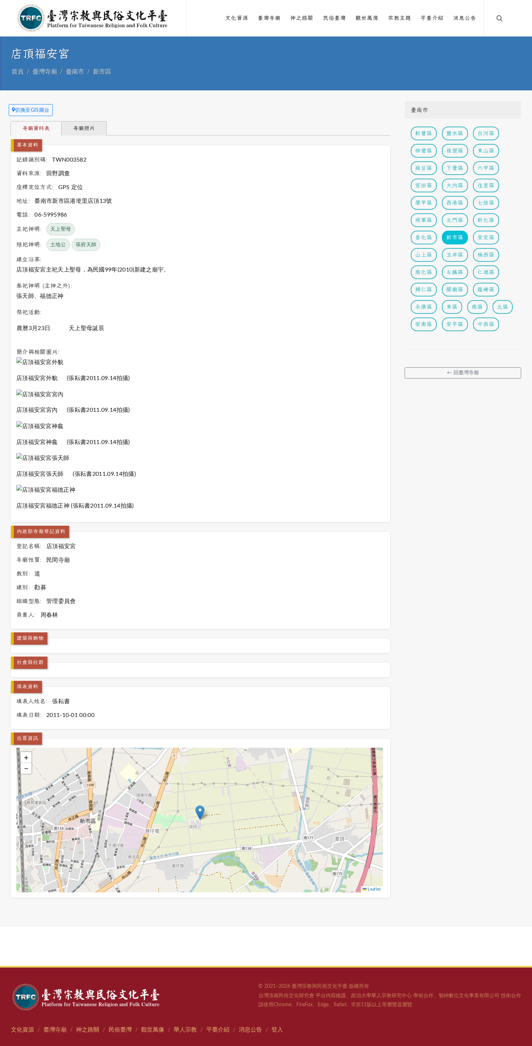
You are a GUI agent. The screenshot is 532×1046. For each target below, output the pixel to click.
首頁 (18, 72)
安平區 (455, 324)
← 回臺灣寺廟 (463, 372)
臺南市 (75, 72)
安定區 (486, 237)
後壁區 (455, 151)
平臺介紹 (217, 1030)
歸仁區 (423, 289)
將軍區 (423, 220)
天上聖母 (60, 229)
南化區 (423, 272)
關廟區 (455, 289)
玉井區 (455, 255)
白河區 (486, 133)
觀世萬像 (152, 1030)
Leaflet (374, 889)
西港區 (455, 203)
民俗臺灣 (120, 1030)
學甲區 (423, 203)
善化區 (423, 237)
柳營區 (423, 151)
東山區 (486, 151)
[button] (199, 812)
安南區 (423, 324)
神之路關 (87, 1030)
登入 (277, 1030)
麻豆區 (423, 168)
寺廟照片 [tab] (84, 128)
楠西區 (486, 255)
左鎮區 (455, 272)
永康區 (423, 307)
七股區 (486, 203)
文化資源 (22, 1030)
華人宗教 (185, 1030)
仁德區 (486, 272)
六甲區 (486, 168)
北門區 (455, 220)
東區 (452, 307)
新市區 (102, 72)
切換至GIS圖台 (32, 110)
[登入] (514, 18)
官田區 (423, 185)
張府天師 (86, 244)
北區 (502, 307)
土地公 (58, 244)
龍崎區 (486, 289)
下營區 (455, 168)
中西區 (486, 324)
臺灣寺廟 (45, 72)
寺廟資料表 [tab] (36, 128)
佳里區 (486, 185)
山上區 (423, 255)
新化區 (486, 220)
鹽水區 (455, 133)
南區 (477, 307)
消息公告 (250, 1030)
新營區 (423, 133)
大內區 (455, 185)
